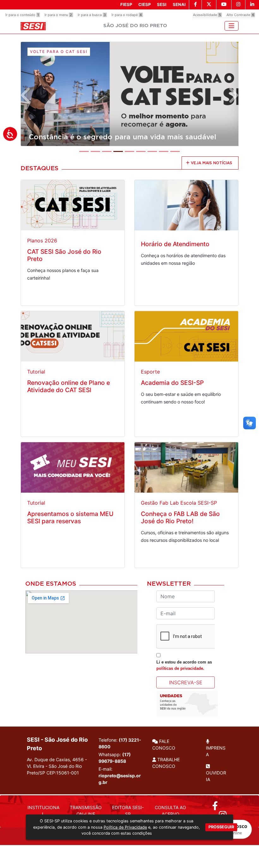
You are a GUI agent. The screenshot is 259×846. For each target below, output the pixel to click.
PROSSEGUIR (221, 827)
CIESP (144, 4)
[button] (26, 95)
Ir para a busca (92, 15)
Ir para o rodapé (126, 15)
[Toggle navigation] (231, 26)
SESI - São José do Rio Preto (57, 743)
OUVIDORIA (216, 776)
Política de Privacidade (125, 827)
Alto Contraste (240, 15)
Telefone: (120, 743)
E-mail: (120, 775)
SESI (161, 4)
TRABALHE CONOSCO (166, 763)
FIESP (126, 4)
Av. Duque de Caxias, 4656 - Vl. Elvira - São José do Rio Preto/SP (57, 766)
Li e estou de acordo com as (184, 665)
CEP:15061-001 (62, 772)
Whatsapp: (115, 758)
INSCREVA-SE (185, 682)
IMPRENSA (216, 751)
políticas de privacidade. (180, 668)
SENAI (179, 4)
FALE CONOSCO (163, 744)
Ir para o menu (58, 15)
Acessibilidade (207, 15)
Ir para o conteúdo (22, 15)
